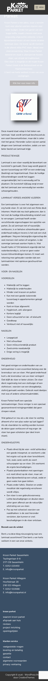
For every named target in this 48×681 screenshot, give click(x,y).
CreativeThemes (27, 677)
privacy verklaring (12, 664)
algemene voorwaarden (15, 660)
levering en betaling (13, 650)
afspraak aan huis (12, 620)
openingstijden (10, 631)
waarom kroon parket (14, 617)
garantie (7, 653)
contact (7, 657)
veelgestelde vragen (13, 646)
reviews (7, 624)
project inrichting (11, 627)
